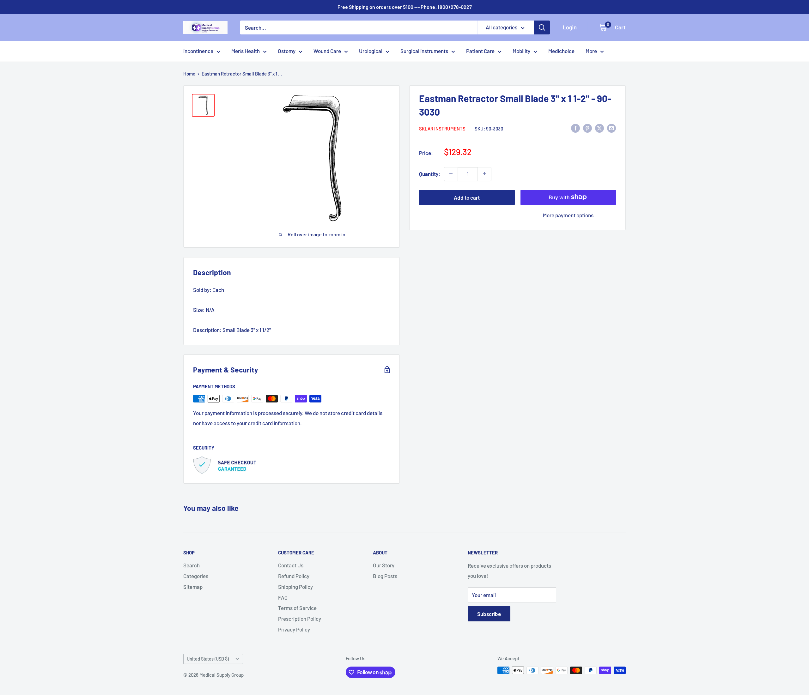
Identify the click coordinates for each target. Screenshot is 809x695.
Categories (195, 576)
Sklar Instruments (442, 128)
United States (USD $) (208, 659)
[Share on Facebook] (575, 128)
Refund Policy (293, 576)
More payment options (568, 215)
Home (189, 73)
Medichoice (561, 51)
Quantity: (429, 173)
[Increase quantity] (484, 173)
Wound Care (327, 51)
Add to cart (467, 197)
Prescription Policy (299, 618)
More (591, 51)
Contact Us (290, 565)
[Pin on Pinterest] (587, 128)
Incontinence (198, 51)
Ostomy (286, 51)
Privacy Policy (294, 629)
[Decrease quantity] (451, 173)
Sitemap (193, 586)
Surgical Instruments (424, 51)
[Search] (542, 27)
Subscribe (489, 614)
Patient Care (480, 51)
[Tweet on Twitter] (599, 128)
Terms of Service (297, 608)
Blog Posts (385, 576)
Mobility (521, 51)
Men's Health (245, 51)
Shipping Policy (295, 586)
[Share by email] (611, 128)
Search (191, 565)
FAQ (283, 597)
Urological (370, 51)
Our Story (383, 565)
